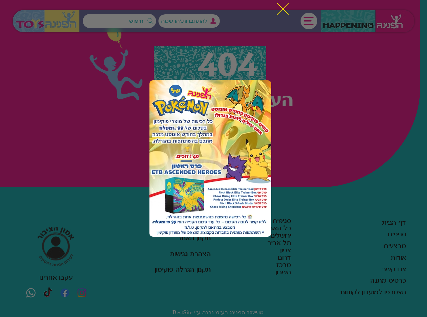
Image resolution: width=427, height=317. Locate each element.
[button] (283, 9)
